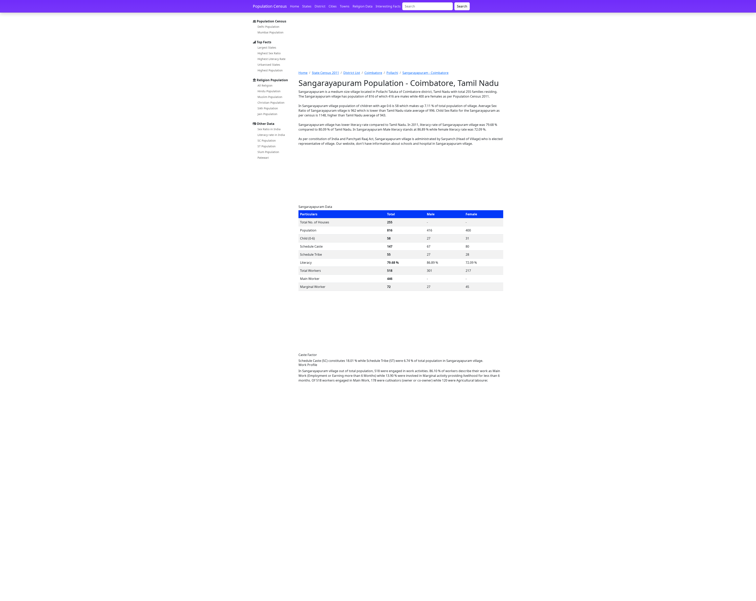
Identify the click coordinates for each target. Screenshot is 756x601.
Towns (344, 6)
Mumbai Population (271, 32)
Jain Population (267, 114)
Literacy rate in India (271, 135)
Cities (333, 6)
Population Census (270, 6)
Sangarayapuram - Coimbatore (425, 73)
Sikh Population (268, 108)
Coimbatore (373, 73)
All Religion (265, 85)
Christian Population (271, 102)
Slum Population (268, 152)
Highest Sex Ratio (269, 53)
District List (351, 73)
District (320, 6)
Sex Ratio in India (269, 129)
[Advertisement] (400, 43)
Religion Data (362, 6)
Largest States (267, 47)
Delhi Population (268, 27)
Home (294, 6)
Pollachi (392, 73)
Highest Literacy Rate (271, 59)
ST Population (267, 146)
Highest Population (270, 70)
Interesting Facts (388, 6)
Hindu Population (269, 91)
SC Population (267, 140)
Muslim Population (270, 97)
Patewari (263, 157)
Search (462, 6)
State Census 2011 (325, 73)
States (306, 6)
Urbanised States (269, 64)
